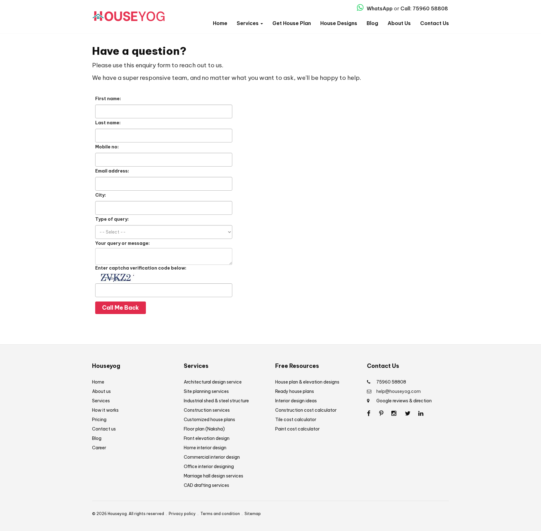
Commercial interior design (212, 457)
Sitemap (253, 513)
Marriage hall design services (213, 476)
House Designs (338, 23)
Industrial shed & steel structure (216, 401)
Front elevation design (206, 438)
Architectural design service (213, 382)
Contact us (104, 429)
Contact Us (434, 23)
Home (220, 23)
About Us (399, 23)
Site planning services (206, 391)
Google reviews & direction (404, 401)
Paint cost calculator (297, 429)
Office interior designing (209, 466)
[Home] (128, 14)
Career (99, 448)
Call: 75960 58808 (424, 8)
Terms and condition (220, 513)
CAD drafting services (206, 485)
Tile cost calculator (295, 419)
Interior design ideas (296, 401)
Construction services (207, 410)
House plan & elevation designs (307, 382)
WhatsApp (379, 8)
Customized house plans (209, 419)
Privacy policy (182, 513)
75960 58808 (391, 382)
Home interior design (205, 448)
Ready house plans (294, 391)
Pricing (99, 419)
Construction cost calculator (306, 410)
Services (248, 23)
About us (101, 391)
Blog (372, 23)
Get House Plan (291, 23)
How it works (105, 410)
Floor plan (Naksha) (204, 429)
